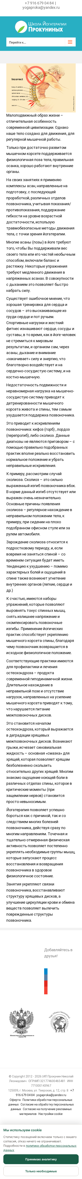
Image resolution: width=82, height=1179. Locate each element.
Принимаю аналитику (41, 1159)
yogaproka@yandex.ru (41, 7)
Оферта (15, 1100)
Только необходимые (41, 1171)
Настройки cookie (50, 1114)
